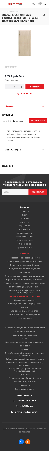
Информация (24, 244)
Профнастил (24, 346)
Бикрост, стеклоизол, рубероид (24, 265)
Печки (24, 338)
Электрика (24, 385)
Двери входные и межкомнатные (24, 296)
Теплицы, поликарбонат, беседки (24, 378)
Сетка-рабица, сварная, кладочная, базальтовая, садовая (24, 369)
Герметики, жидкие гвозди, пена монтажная (24, 283)
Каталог (24, 254)
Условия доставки (24, 236)
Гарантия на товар (24, 240)
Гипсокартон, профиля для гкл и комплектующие (24, 291)
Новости (25, 211)
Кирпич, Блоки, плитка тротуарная (24, 303)
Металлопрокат (24, 318)
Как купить (24, 229)
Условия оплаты (24, 233)
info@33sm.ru (26, 406)
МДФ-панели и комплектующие (24, 314)
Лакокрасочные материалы (24, 311)
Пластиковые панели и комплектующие (24, 342)
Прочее (24, 349)
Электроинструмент (24, 389)
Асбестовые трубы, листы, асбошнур (24, 261)
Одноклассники (27, 441)
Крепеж (24, 307)
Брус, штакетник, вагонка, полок (24, 269)
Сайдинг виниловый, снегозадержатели (24, 359)
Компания (24, 207)
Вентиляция (24, 272)
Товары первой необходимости (24, 258)
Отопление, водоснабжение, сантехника (24, 276)
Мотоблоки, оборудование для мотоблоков (24, 328)
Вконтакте (21, 441)
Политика (24, 218)
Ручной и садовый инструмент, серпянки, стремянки (24, 354)
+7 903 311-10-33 (26, 401)
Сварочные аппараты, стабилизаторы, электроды (24, 363)
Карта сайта (24, 226)
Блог (24, 215)
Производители (24, 247)
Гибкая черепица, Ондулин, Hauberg (24, 287)
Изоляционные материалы (24, 335)
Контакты (24, 222)
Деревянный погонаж (24, 300)
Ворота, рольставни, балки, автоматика (24, 279)
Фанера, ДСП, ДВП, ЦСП (25, 382)
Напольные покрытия (24, 331)
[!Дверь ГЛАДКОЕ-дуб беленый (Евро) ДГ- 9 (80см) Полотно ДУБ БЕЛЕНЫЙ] (24, 43)
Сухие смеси (24, 374)
